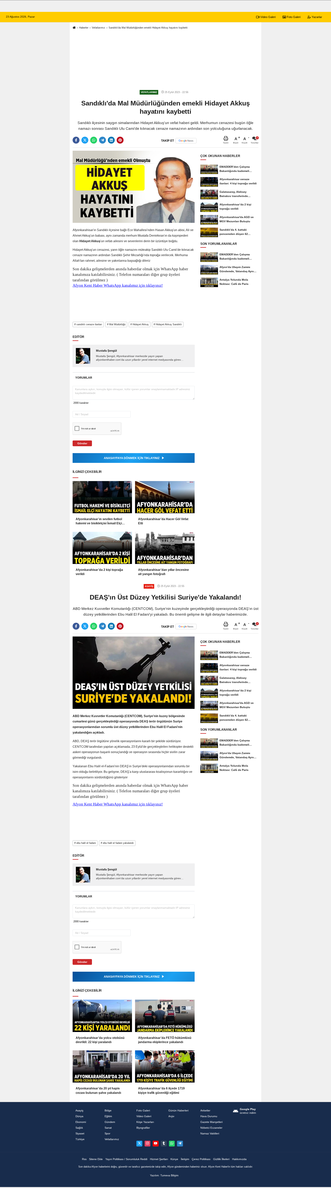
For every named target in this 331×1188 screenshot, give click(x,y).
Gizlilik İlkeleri (221, 1159)
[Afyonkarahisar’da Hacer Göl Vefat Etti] (164, 497)
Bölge (108, 1110)
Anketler (205, 1110)
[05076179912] (172, 1143)
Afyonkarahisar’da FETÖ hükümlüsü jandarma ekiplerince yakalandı (164, 1040)
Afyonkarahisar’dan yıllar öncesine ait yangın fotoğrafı (163, 572)
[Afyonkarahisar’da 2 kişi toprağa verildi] (102, 548)
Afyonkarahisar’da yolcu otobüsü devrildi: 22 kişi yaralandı (100, 1040)
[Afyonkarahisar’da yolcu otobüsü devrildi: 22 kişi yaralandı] (102, 1016)
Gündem (110, 1122)
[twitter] (84, 140)
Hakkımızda (239, 1159)
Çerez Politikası (201, 1159)
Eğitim (108, 1116)
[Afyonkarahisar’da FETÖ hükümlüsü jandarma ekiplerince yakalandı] (164, 1016)
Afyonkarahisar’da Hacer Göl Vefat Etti (163, 521)
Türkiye (79, 1139)
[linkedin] (111, 140)
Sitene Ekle (96, 1159)
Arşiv (171, 1116)
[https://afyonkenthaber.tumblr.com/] (164, 1143)
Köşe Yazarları (145, 1122)
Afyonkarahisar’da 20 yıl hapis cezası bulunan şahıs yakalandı (98, 1090)
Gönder (82, 443)
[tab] (84, 378)
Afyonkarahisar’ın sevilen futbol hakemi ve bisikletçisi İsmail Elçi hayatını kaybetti (99, 521)
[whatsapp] (93, 140)
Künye (174, 1159)
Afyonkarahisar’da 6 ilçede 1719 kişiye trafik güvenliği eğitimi (161, 1090)
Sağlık (79, 1127)
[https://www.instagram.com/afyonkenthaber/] (147, 1143)
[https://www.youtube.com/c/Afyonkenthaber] (155, 1143)
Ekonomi (80, 1122)
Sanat (108, 1127)
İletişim (185, 1159)
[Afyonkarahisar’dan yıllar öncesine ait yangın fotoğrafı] (164, 548)
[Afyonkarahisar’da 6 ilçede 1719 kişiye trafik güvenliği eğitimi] (164, 1066)
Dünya (79, 1116)
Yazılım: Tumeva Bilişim (164, 1175)
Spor (107, 1133)
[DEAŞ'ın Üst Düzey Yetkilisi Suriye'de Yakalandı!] (134, 672)
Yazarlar (316, 17)
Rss (84, 1159)
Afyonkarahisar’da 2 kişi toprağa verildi (99, 572)
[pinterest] (120, 140)
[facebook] (76, 140)
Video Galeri (268, 17)
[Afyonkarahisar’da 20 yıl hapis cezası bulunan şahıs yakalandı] (102, 1066)
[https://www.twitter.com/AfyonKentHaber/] (139, 1143)
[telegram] (102, 140)
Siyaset (79, 1133)
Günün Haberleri (178, 1110)
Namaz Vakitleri (209, 1133)
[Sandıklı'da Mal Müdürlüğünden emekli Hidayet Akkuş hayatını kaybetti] (134, 186)
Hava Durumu (208, 1116)
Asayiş (79, 1110)
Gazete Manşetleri (211, 1122)
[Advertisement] (165, 60)
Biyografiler (143, 1127)
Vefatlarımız (98, 27)
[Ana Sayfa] (74, 27)
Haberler (83, 27)
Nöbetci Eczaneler (211, 1127)
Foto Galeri (293, 17)
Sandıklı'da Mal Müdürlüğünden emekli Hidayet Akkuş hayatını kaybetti (148, 27)
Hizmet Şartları (159, 1159)
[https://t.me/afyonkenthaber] (180, 1143)
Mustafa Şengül (106, 350)
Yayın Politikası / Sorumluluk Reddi (126, 1159)
